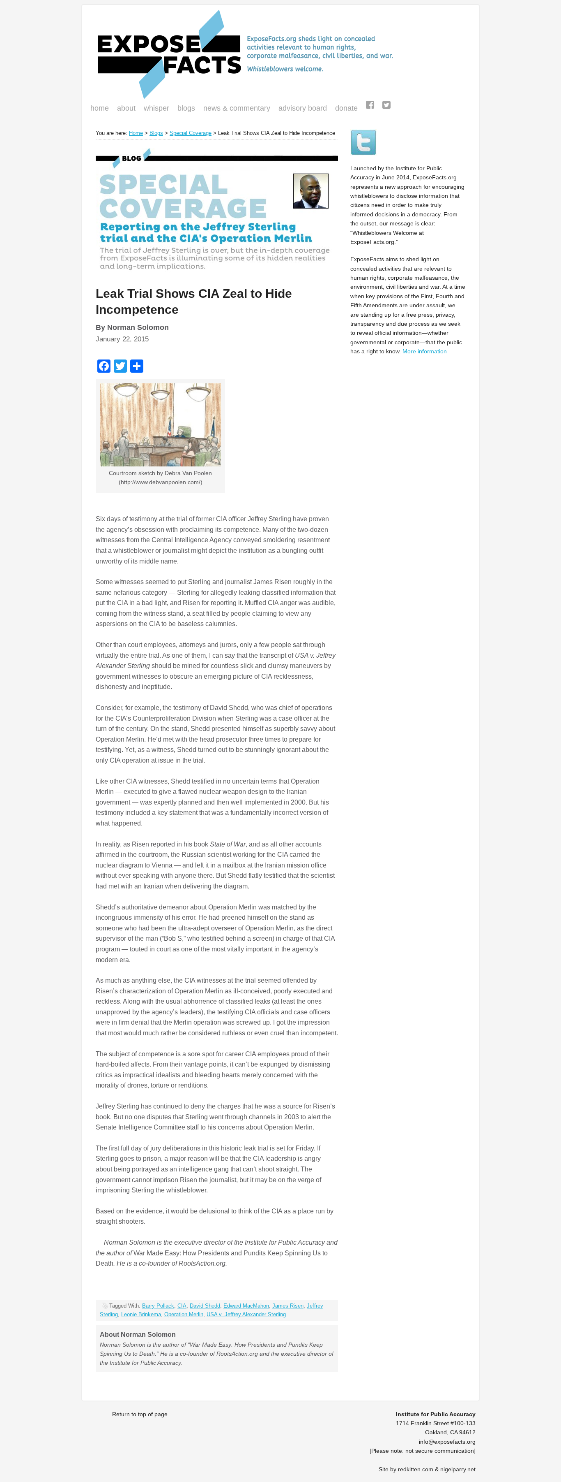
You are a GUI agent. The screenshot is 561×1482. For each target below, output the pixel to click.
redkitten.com (415, 1469)
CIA (181, 1306)
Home (99, 108)
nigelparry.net (458, 1469)
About (126, 108)
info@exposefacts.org (447, 1441)
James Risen (287, 1306)
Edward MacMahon (246, 1306)
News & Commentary (236, 108)
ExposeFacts (280, 54)
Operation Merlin (183, 1314)
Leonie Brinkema (141, 1314)
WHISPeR (156, 108)
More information (424, 351)
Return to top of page (140, 1414)
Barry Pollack (158, 1306)
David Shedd (205, 1306)
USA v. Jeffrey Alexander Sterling (246, 1314)
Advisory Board (302, 108)
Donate (344, 109)
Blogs (184, 109)
